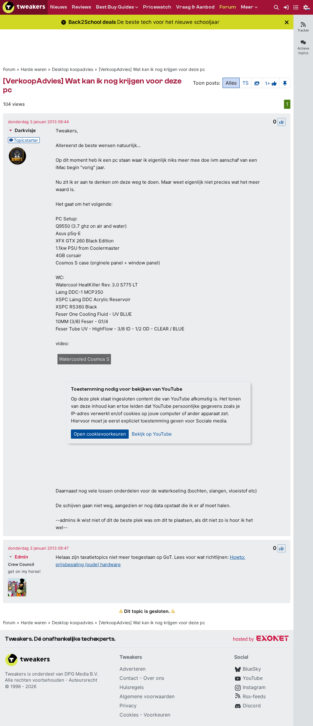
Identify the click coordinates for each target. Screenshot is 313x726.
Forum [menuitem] (227, 7)
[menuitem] (276, 7)
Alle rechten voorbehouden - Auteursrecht (51, 680)
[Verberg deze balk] (286, 22)
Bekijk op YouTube (152, 434)
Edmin (21, 557)
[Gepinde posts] (285, 83)
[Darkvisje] (17, 156)
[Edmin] (17, 587)
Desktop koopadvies (72, 69)
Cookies (129, 715)
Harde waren (33, 69)
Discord (252, 705)
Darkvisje (25, 130)
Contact (129, 678)
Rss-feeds (254, 696)
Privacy (128, 705)
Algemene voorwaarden (147, 696)
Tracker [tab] (303, 30)
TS (245, 83)
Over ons (153, 678)
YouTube (253, 678)
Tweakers (15, 674)
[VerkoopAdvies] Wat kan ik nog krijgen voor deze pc (152, 69)
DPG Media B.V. (81, 674)
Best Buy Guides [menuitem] (115, 7)
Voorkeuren (157, 715)
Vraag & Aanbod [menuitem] (195, 7)
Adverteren (132, 669)
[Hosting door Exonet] (261, 639)
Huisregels (132, 687)
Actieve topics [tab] (303, 50)
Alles (231, 83)
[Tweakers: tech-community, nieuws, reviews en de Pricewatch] (24, 7)
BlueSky (252, 669)
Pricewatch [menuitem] (157, 7)
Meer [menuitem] (247, 7)
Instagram (254, 687)
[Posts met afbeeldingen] (257, 83)
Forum (9, 69)
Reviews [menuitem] (81, 7)
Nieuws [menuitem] (58, 7)
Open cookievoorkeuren (100, 434)
